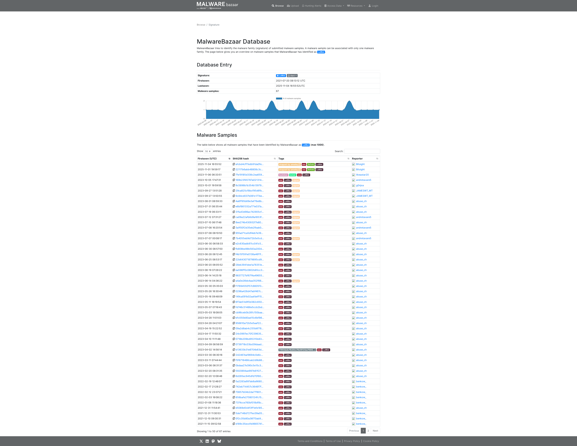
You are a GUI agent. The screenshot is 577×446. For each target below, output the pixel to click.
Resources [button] (356, 5)
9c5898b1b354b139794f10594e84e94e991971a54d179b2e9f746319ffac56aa (250, 185)
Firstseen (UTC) (207, 158)
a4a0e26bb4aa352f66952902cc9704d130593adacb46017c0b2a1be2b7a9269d (250, 280)
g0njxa (360, 185)
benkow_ (361, 381)
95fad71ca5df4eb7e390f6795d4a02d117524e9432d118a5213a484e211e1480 (250, 233)
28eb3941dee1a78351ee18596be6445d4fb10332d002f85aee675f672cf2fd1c (250, 264)
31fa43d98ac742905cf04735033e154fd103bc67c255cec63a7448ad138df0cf (250, 211)
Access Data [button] (334, 5)
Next (375, 430)
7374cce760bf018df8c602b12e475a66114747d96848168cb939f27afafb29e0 (250, 402)
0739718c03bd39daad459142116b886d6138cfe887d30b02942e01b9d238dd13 (250, 344)
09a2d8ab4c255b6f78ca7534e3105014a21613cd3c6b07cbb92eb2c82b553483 (250, 328)
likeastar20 (362, 174)
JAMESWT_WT (364, 190)
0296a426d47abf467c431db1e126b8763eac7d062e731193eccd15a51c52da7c (250, 291)
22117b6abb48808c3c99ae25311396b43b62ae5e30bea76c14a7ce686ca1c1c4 (250, 169)
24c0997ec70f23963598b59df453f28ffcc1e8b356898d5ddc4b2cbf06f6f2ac (250, 333)
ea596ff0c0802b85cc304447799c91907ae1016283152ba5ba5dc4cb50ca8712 (250, 270)
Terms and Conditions (310, 441)
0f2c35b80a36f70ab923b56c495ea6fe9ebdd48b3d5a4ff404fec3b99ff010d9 (250, 418)
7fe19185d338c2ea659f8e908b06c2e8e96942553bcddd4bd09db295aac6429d (250, 174)
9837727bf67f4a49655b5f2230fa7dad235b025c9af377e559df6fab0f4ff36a (250, 275)
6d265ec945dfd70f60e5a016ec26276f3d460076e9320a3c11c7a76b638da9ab (250, 376)
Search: (339, 151)
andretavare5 (363, 179)
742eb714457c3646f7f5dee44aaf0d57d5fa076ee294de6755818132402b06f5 (250, 386)
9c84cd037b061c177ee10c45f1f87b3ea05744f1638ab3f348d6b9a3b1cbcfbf (250, 195)
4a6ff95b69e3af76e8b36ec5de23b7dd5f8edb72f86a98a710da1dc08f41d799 (250, 201)
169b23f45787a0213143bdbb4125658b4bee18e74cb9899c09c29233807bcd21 (250, 179)
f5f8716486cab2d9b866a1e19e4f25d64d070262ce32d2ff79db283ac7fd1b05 (250, 360)
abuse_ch (361, 201)
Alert (292, 75)
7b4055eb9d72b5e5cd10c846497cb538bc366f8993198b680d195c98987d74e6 (250, 238)
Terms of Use (333, 441)
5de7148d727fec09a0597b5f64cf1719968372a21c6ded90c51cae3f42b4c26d (250, 413)
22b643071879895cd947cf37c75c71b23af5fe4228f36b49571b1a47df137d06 (250, 259)
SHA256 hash (241, 158)
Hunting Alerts (312, 5)
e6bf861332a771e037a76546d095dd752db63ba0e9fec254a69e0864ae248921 (250, 206)
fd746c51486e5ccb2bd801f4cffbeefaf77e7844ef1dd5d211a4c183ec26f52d (250, 307)
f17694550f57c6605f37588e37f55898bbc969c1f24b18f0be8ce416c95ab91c (250, 285)
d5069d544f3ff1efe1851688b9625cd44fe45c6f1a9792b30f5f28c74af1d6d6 (250, 407)
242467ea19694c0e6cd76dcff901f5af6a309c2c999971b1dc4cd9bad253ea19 (250, 354)
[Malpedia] (299, 164)
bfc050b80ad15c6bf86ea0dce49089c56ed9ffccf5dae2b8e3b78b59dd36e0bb (250, 317)
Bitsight (360, 164)
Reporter (357, 158)
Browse (279, 5)
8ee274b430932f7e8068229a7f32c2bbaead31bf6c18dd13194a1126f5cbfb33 (250, 222)
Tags (281, 158)
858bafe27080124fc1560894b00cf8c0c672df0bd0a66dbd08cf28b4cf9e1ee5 (250, 397)
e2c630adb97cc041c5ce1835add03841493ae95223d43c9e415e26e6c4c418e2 (250, 243)
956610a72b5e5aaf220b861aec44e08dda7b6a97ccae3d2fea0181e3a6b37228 (250, 323)
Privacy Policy (352, 441)
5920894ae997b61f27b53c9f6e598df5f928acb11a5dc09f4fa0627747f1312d (250, 370)
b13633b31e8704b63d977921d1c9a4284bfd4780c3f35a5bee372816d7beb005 (250, 349)
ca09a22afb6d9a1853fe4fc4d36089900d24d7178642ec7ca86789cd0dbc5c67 (250, 217)
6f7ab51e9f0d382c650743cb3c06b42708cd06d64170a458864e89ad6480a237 (250, 301)
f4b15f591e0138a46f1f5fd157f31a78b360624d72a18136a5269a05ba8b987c (250, 254)
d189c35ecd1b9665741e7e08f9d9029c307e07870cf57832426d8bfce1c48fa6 (250, 423)
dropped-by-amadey (288, 164)
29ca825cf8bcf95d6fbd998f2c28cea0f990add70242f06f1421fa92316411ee (250, 190)
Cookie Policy (371, 441)
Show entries (209, 151)
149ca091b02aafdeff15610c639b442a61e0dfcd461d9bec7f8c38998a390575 (250, 296)
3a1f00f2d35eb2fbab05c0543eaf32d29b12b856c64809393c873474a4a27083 (250, 227)
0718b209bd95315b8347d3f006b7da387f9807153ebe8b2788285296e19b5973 (250, 338)
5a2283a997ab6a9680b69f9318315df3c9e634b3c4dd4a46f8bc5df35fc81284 (250, 381)
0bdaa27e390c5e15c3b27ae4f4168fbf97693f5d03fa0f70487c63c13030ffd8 (250, 365)
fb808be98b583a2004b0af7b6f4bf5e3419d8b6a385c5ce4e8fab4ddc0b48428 (250, 248)
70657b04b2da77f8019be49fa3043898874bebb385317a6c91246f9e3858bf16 (250, 392)
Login (374, 5)
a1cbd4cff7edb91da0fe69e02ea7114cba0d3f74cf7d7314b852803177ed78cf (250, 164)
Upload (294, 5)
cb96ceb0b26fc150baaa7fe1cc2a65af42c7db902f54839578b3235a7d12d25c (250, 312)
